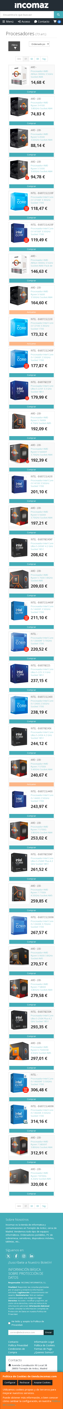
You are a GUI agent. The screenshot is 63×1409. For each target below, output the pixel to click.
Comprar (31, 91)
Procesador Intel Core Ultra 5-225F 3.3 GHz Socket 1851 (42, 388)
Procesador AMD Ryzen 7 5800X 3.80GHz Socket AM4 (41, 987)
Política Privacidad (18, 1345)
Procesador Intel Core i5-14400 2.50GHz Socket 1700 (42, 798)
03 (37, 58)
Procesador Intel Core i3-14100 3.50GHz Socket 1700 (42, 483)
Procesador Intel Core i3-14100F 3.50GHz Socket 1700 (42, 231)
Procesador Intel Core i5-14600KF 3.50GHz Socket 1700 (42, 1081)
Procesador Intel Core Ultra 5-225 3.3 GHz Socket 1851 (42, 672)
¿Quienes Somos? (44, 1352)
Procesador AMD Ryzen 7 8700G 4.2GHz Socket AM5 (41, 1175)
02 (32, 58)
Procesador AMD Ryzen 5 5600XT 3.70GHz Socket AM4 (41, 451)
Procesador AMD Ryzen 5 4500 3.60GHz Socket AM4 (41, 137)
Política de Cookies (44, 1345)
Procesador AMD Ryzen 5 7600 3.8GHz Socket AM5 (42, 577)
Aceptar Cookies (42, 1382)
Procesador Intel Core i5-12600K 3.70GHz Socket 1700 (42, 924)
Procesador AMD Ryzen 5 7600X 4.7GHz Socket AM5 (41, 420)
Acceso (25, 21)
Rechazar (25, 1382)
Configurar (10, 1382)
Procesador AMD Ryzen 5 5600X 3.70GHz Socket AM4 (41, 514)
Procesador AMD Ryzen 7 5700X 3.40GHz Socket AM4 (41, 766)
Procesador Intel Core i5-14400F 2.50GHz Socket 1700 (42, 609)
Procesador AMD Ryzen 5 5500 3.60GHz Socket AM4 (41, 168)
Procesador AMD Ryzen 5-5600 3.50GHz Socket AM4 (41, 294)
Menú (9, 21)
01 (26, 58)
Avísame (31, 312)
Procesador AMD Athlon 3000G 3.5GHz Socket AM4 (42, 74)
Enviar (48, 1332)
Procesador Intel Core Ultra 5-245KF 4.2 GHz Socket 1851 (42, 546)
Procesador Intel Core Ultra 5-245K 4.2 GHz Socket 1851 (42, 735)
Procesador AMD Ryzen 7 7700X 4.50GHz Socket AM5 (41, 892)
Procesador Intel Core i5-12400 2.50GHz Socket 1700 (42, 703)
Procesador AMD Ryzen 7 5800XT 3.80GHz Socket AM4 (41, 1144)
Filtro (14, 45)
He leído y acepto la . (28, 1323)
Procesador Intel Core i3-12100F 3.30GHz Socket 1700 (42, 200)
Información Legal (44, 1341)
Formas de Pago (43, 1348)
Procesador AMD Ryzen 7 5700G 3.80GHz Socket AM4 (41, 829)
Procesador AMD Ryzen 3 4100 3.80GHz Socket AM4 (41, 105)
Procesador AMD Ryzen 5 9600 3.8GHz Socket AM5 (42, 955)
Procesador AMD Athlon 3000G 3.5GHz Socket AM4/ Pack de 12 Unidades (42, 264)
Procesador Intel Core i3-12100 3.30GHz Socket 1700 (42, 325)
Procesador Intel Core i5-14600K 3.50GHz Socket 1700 (42, 1112)
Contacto (43, 21)
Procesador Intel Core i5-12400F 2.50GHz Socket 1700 (42, 357)
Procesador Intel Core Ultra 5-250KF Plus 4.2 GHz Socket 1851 (42, 861)
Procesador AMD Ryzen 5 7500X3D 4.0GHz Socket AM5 (41, 1050)
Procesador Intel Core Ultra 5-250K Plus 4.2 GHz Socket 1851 (42, 1018)
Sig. (44, 58)
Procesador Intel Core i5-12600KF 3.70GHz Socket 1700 (42, 640)
